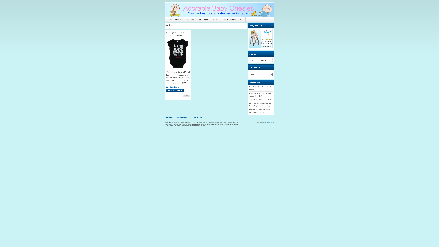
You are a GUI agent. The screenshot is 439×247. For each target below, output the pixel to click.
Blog (242, 19)
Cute (199, 19)
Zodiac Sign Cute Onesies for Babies (260, 99)
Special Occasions (229, 19)
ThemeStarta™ (270, 122)
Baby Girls (190, 19)
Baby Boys (178, 19)
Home (169, 19)
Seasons (215, 19)
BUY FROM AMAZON (174, 91)
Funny (206, 19)
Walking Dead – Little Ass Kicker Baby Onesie (176, 33)
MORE (186, 95)
